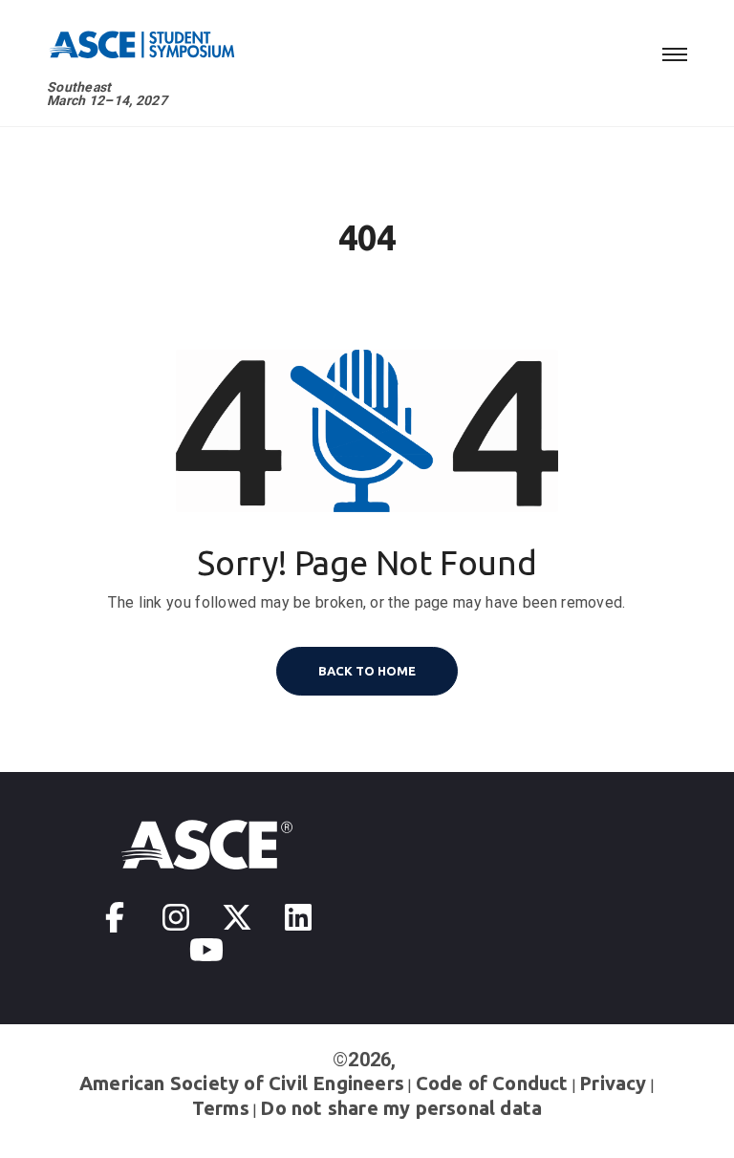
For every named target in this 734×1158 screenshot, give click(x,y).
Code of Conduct (492, 1083)
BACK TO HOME (367, 670)
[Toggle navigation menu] (674, 51)
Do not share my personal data (401, 1108)
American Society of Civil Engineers (241, 1083)
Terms (220, 1108)
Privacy (612, 1083)
